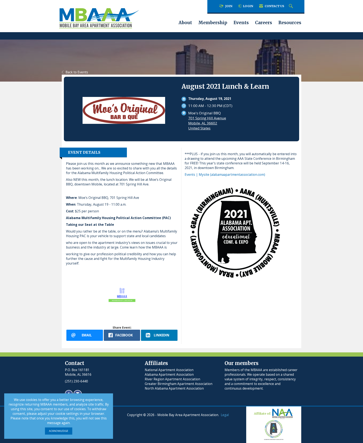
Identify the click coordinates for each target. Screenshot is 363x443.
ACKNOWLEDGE (58, 431)
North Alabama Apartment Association (175, 388)
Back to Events (77, 72)
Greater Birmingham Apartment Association (178, 384)
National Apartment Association (169, 370)
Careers (263, 22)
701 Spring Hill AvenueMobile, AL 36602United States (207, 123)
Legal (225, 415)
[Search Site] (291, 6)
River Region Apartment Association (172, 379)
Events (241, 22)
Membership (212, 22)
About (185, 22)
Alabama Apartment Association (169, 374)
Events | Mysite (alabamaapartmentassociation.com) (225, 174)
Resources (289, 22)
